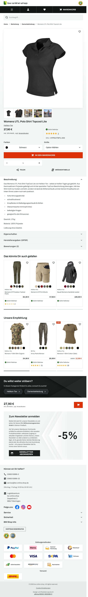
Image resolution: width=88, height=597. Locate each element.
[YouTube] (29, 507)
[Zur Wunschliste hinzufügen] (80, 32)
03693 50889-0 (13, 474)
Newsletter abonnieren (26, 453)
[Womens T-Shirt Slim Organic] (17, 334)
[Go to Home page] (17, 3)
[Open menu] (12, 9)
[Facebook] (17, 507)
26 (68, 365)
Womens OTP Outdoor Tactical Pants (15, 293)
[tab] (17, 309)
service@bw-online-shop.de (18, 483)
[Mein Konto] (28, 9)
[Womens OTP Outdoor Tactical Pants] (17, 272)
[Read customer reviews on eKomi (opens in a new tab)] (80, 3)
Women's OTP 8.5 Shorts (39, 292)
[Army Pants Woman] (43, 334)
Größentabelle (62, 170)
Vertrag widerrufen (15, 529)
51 (42, 365)
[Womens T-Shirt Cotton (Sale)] (69, 334)
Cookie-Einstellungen (43, 588)
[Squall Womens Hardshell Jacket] (69, 272)
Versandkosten (24, 133)
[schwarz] (43, 68)
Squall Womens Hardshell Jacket (68, 292)
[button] (43, 512)
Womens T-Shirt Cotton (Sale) (67, 353)
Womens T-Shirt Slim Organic (14, 353)
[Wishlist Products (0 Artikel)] (44, 9)
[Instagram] (23, 507)
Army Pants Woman (37, 353)
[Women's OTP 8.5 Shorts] (43, 272)
